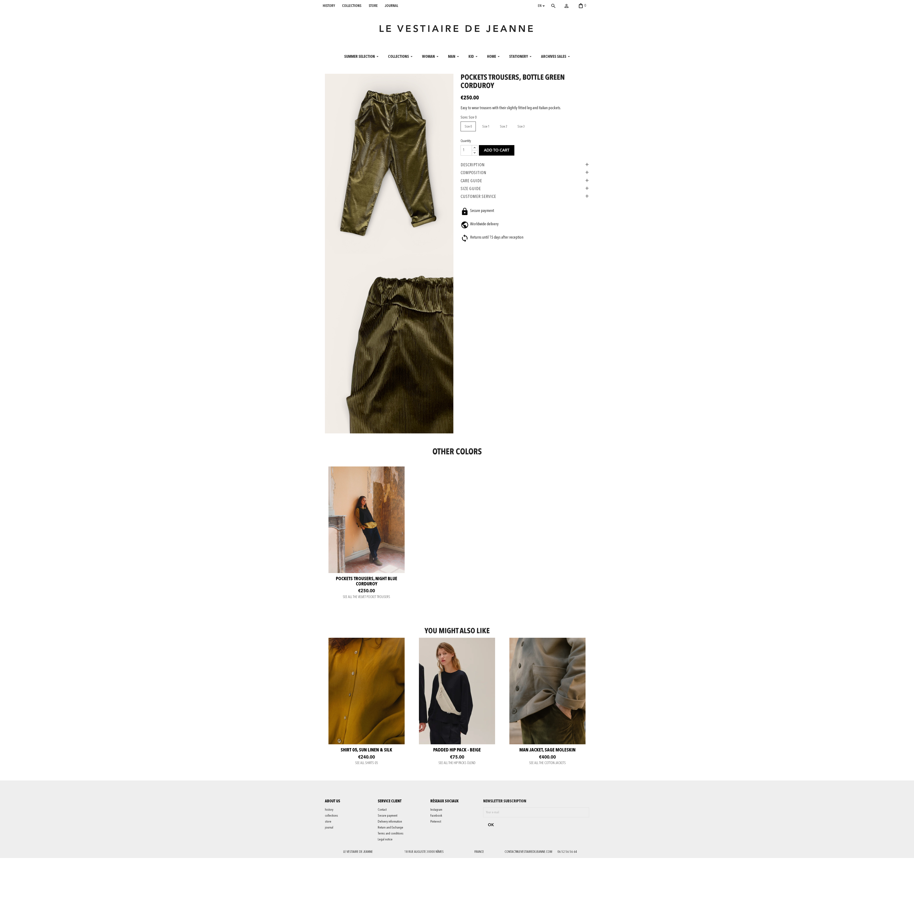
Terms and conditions (390, 833)
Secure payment (387, 815)
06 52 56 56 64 (567, 851)
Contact (382, 809)
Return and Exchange (390, 827)
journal (391, 5)
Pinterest (435, 821)
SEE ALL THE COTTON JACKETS (547, 763)
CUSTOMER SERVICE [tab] (478, 196)
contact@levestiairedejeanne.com (528, 851)
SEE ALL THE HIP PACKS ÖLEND (457, 763)
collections (351, 5)
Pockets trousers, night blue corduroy (366, 582)
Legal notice (385, 839)
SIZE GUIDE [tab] (471, 188)
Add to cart (496, 150)
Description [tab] (473, 165)
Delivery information (390, 821)
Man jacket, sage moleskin (547, 750)
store (373, 5)
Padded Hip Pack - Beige (457, 750)
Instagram (436, 809)
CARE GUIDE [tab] (471, 181)
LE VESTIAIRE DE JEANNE (457, 29)
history (329, 5)
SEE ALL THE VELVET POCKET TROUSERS (366, 597)
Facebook (436, 815)
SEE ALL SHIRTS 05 (366, 763)
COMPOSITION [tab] (473, 173)
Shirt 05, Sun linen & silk (366, 750)
